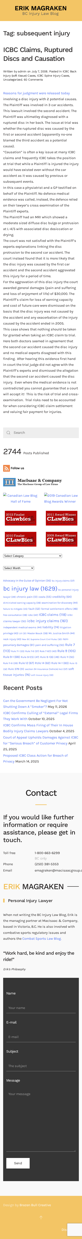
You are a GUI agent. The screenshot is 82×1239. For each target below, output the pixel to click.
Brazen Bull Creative (35, 1205)
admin (22, 71)
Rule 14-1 (60, 663)
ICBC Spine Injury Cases (53, 75)
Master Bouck (37, 633)
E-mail (11, 1022)
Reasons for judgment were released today (36, 93)
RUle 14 (42, 663)
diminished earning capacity (22, 602)
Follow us (17, 468)
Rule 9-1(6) (50, 657)
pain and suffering (49, 645)
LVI (22, 633)
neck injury (12, 639)
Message (13, 1080)
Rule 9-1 (11, 657)
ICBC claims (52, 614)
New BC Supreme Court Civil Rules (42, 639)
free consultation (15, 615)
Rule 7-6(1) (48, 651)
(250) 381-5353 (47, 864)
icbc (33, 615)
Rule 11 (67, 657)
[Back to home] (41, 10)
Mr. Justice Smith (62, 633)
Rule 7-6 (32, 651)
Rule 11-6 (10, 663)
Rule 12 (26, 663)
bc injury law (30, 588)
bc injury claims (63, 580)
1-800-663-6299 (47, 853)
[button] (41, 1217)
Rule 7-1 (17, 651)
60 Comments (33, 79)
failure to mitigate (15, 609)
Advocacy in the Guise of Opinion (27, 580)
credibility (62, 597)
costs (45, 596)
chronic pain (27, 596)
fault (34, 608)
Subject (12, 1051)
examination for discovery (60, 602)
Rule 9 (66, 651)
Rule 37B (16, 669)
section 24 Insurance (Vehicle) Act (46, 669)
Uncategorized (12, 79)
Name (11, 993)
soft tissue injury (42, 675)
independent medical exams (22, 627)
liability (50, 627)
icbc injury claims (47, 621)
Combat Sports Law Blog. (41, 939)
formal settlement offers (59, 608)
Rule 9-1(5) (30, 657)
